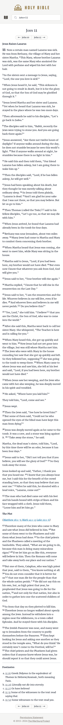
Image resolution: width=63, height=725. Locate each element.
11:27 (8, 688)
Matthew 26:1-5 (12, 519)
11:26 (8, 684)
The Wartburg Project (39, 720)
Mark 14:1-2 (28, 519)
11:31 (8, 692)
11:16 (8, 673)
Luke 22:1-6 (43, 519)
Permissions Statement (31, 717)
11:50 (8, 699)
